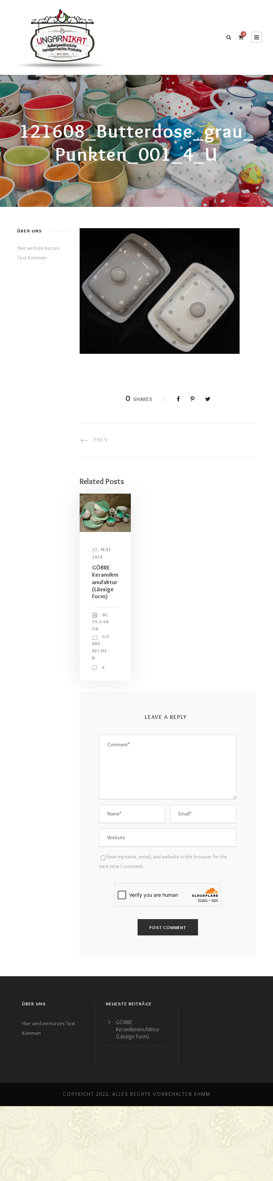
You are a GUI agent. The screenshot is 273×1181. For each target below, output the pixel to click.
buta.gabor (100, 622)
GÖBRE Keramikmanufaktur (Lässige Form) (105, 582)
